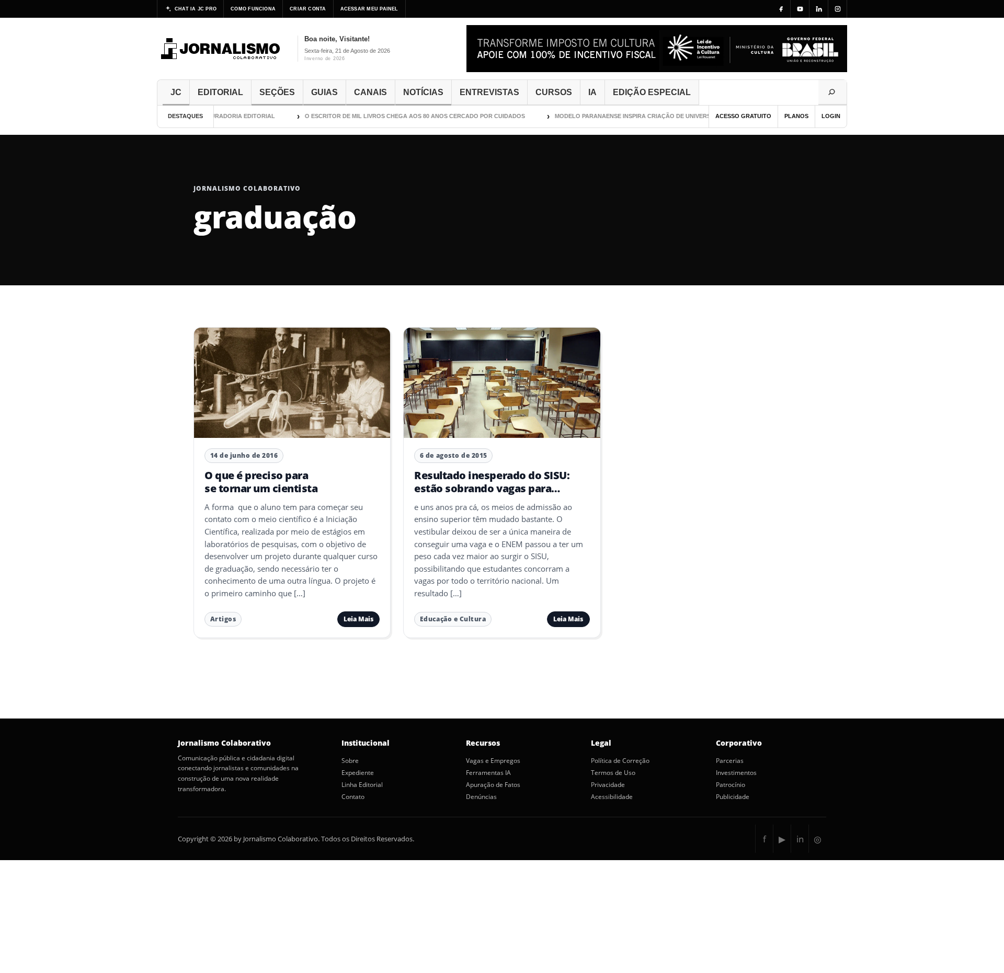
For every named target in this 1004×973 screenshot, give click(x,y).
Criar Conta (308, 8)
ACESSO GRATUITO (743, 116)
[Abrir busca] (832, 92)
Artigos (223, 619)
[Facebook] (781, 9)
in (800, 839)
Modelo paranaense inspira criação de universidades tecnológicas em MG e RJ (674, 116)
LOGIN (831, 116)
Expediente (357, 773)
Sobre (350, 761)
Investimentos (736, 773)
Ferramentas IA (488, 773)
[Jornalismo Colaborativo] (221, 49)
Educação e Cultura (453, 619)
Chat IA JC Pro (195, 8)
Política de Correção (620, 761)
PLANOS (796, 116)
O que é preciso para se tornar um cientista (260, 481)
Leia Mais (358, 619)
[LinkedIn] (818, 9)
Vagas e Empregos (493, 761)
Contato (352, 797)
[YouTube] (800, 9)
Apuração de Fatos (493, 785)
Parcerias (730, 761)
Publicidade (732, 797)
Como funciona (253, 8)
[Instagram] (837, 9)
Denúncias (481, 797)
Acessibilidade (612, 797)
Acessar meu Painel (369, 8)
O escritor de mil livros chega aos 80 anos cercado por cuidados (404, 116)
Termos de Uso (613, 773)
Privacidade (608, 785)
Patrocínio (730, 785)
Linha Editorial (362, 785)
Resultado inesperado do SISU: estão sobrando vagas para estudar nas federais (491, 488)
